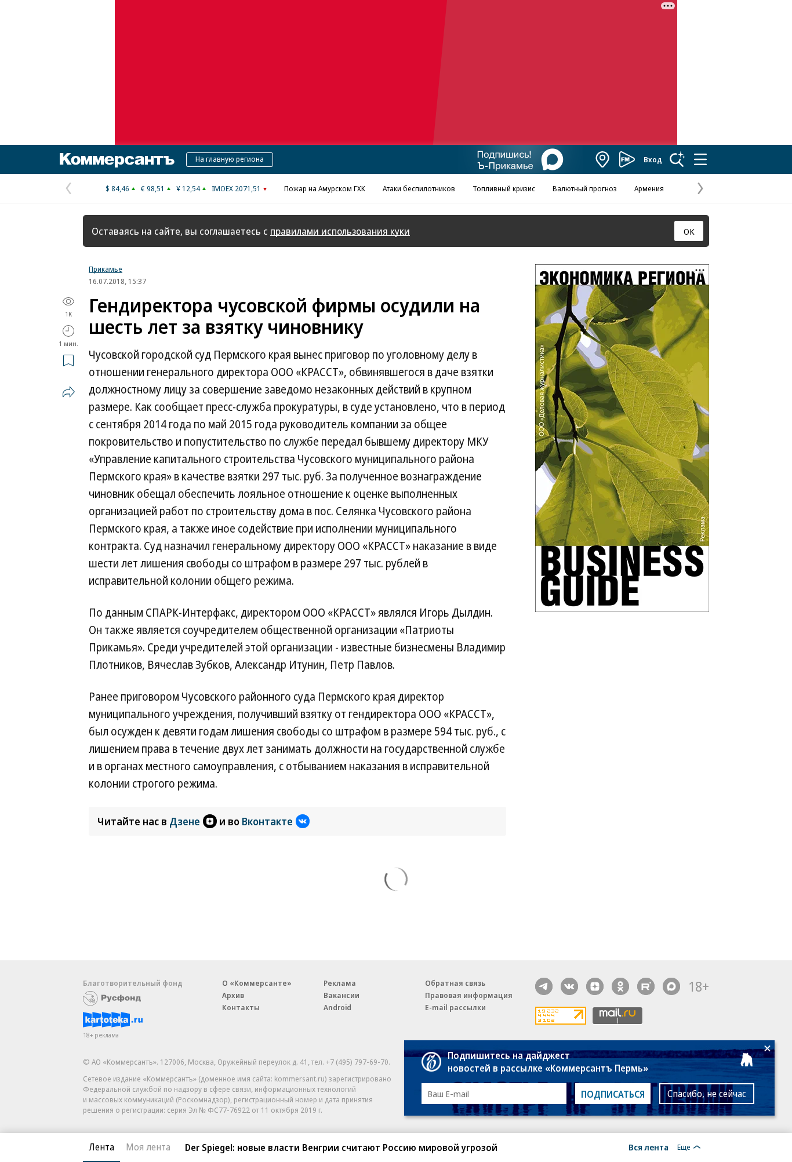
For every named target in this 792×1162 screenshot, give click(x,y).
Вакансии (341, 995)
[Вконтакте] (569, 986)
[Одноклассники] (620, 986)
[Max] (671, 986)
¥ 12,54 (188, 188)
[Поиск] (677, 159)
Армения (649, 188)
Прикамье (105, 269)
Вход (653, 159)
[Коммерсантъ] (117, 159)
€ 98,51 (153, 188)
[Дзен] (595, 986)
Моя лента (148, 1147)
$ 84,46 (117, 188)
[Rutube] (646, 986)
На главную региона (229, 159)
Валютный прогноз (585, 188)
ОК (689, 231)
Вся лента (648, 1147)
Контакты (241, 1007)
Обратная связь (455, 983)
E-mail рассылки (455, 1007)
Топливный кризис (504, 188)
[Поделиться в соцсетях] (68, 392)
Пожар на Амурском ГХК (324, 188)
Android (337, 1007)
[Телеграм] (544, 986)
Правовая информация (469, 995)
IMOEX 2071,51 (236, 188)
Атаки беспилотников (419, 188)
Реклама (340, 983)
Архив (233, 995)
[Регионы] (603, 159)
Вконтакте (267, 821)
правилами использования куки (340, 231)
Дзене (184, 821)
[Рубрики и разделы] (700, 159)
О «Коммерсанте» (257, 983)
